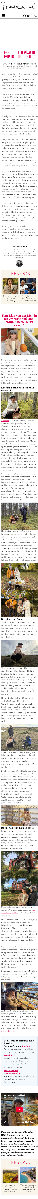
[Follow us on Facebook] (25, 16)
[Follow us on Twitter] (32, 16)
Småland (5, 421)
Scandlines (9, 1055)
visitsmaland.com (8, 1031)
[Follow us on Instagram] (29, 16)
